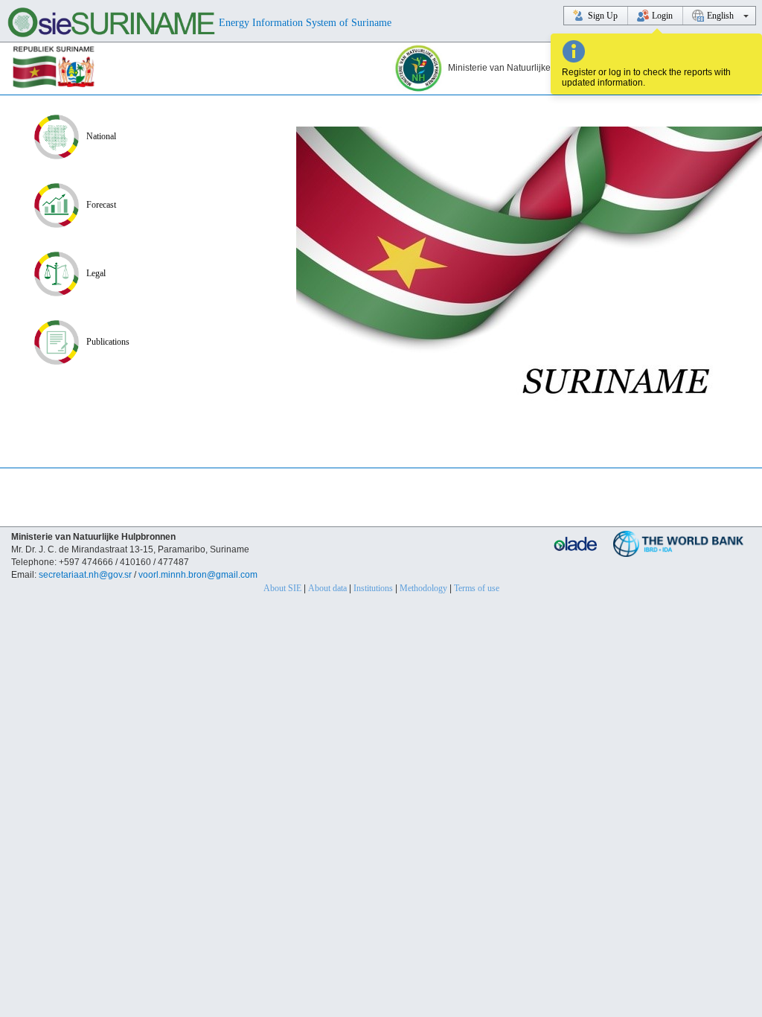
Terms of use (476, 588)
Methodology (423, 588)
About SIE (282, 588)
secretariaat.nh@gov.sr (85, 575)
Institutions (373, 588)
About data (327, 588)
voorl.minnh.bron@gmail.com (197, 575)
